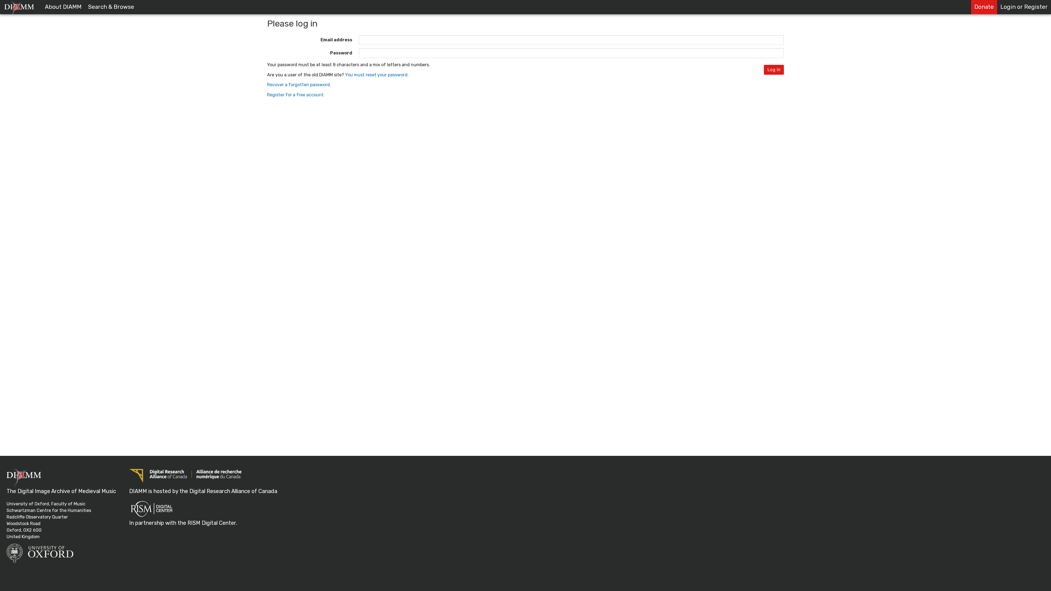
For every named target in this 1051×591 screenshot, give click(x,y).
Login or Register (1024, 7)
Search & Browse (111, 7)
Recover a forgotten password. (299, 84)
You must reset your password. (377, 74)
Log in (773, 69)
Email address (336, 39)
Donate (984, 7)
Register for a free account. (296, 94)
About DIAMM (63, 7)
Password (341, 53)
